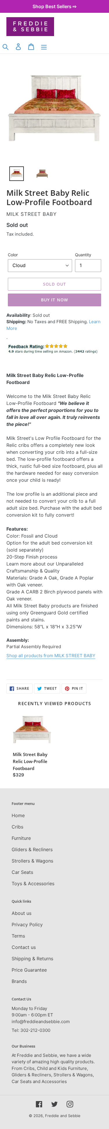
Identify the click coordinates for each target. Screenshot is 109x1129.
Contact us (24, 947)
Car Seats (22, 872)
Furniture (21, 838)
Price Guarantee (29, 970)
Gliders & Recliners (32, 849)
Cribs (17, 827)
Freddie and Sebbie (63, 1115)
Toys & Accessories (33, 883)
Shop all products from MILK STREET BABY (50, 655)
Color (13, 254)
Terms (18, 936)
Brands (19, 981)
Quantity (83, 254)
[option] (13, 175)
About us (21, 913)
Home (18, 815)
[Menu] (43, 46)
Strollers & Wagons (32, 861)
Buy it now (54, 300)
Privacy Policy (27, 924)
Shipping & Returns (32, 958)
